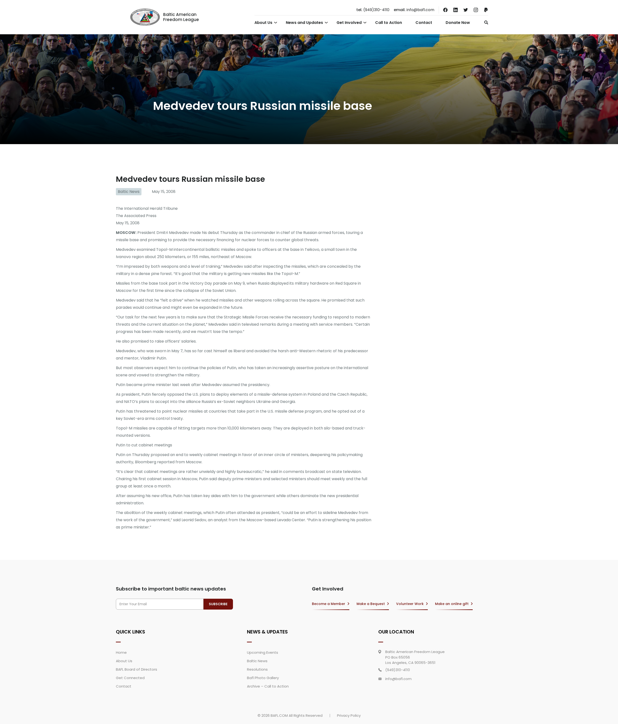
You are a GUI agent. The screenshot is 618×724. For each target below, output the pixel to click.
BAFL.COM (279, 715)
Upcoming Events (262, 652)
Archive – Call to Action (268, 686)
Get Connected (130, 677)
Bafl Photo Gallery (263, 677)
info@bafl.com (414, 10)
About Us (263, 22)
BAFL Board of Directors (136, 669)
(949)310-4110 (372, 10)
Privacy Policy (349, 715)
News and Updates (304, 22)
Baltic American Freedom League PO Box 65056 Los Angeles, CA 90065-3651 (415, 657)
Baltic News (129, 191)
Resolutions (257, 669)
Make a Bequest (371, 603)
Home (121, 652)
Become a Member (328, 603)
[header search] (485, 22)
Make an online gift (452, 603)
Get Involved (349, 22)
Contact (423, 22)
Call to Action (388, 22)
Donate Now (458, 22)
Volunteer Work (410, 603)
